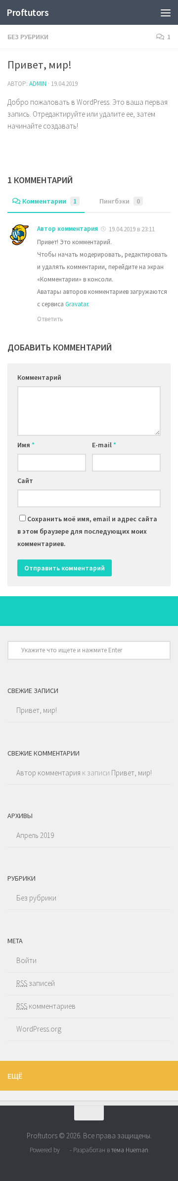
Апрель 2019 (35, 835)
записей (35, 983)
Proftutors (27, 12)
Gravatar (76, 304)
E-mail (104, 444)
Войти (26, 960)
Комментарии (49, 201)
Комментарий (39, 377)
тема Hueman (129, 1150)
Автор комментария (67, 228)
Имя (26, 444)
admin (37, 83)
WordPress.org (38, 1029)
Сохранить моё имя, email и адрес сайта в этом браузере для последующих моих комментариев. (87, 531)
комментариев (46, 1006)
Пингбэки (119, 201)
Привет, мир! (36, 710)
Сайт (25, 480)
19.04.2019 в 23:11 (131, 229)
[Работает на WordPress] (64, 1150)
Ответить (50, 319)
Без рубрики (27, 36)
